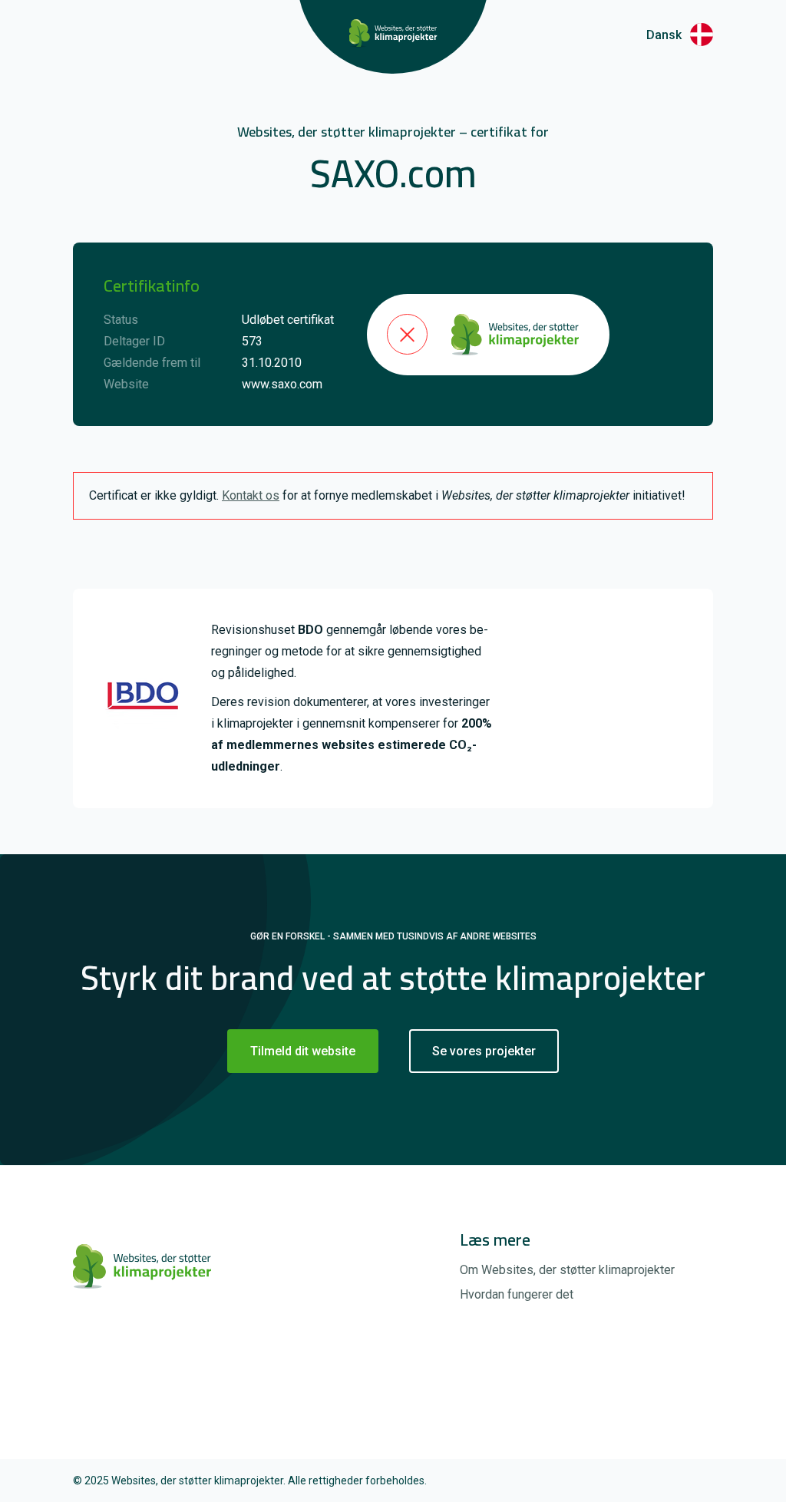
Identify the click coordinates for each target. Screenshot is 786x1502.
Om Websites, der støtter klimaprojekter (567, 1270)
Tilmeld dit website (302, 1051)
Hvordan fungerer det (516, 1294)
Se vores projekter (484, 1051)
